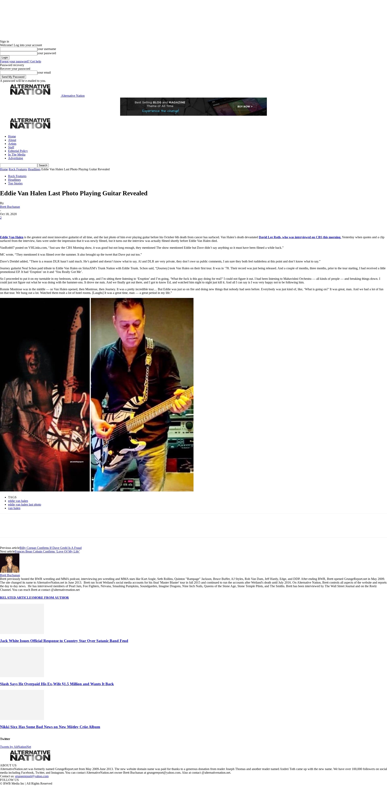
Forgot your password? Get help (20, 61)
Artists (12, 143)
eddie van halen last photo (24, 504)
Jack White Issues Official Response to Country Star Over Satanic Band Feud (64, 641)
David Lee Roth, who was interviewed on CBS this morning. (300, 237)
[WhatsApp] (48, 224)
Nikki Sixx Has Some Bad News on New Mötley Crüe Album (50, 727)
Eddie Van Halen (11, 237)
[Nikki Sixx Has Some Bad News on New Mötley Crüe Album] (22, 719)
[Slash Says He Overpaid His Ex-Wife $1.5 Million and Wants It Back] (22, 676)
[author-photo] (9, 571)
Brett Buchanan (10, 206)
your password (46, 53)
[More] (63, 224)
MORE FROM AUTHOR (51, 597)
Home (12, 136)
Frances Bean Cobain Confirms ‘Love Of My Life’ (47, 551)
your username (46, 49)
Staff (11, 147)
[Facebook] (6, 224)
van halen (14, 508)
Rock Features (18, 169)
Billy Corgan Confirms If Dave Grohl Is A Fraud (51, 548)
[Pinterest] (34, 224)
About (12, 140)
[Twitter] (20, 224)
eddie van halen (18, 501)
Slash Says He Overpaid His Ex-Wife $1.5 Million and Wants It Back (57, 684)
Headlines (34, 169)
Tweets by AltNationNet (15, 746)
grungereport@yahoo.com (32, 776)
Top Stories (15, 183)
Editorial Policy (18, 151)
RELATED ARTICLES (16, 597)
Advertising (15, 158)
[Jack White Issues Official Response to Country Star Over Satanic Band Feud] (22, 633)
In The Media (16, 154)
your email (44, 72)
